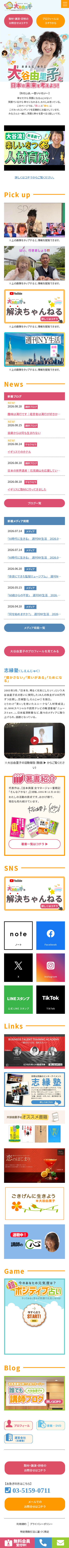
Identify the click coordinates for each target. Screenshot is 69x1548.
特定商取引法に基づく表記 (34, 1531)
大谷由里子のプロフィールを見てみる (34, 651)
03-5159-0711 (31, 1490)
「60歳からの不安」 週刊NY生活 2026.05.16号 (34, 595)
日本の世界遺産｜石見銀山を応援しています (34, 470)
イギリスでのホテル (19, 452)
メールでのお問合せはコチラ (35, 1504)
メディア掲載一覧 (34, 628)
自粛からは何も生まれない (24, 433)
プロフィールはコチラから (51, 21)
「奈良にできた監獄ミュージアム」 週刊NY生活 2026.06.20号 (34, 576)
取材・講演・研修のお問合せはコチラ (18, 21)
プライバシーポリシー (41, 1524)
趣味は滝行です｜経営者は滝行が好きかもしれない (34, 414)
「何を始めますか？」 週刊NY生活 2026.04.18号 (34, 614)
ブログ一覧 (34, 503)
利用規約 (21, 1524)
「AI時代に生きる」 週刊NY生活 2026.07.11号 (34, 538)
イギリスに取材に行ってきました (27, 489)
